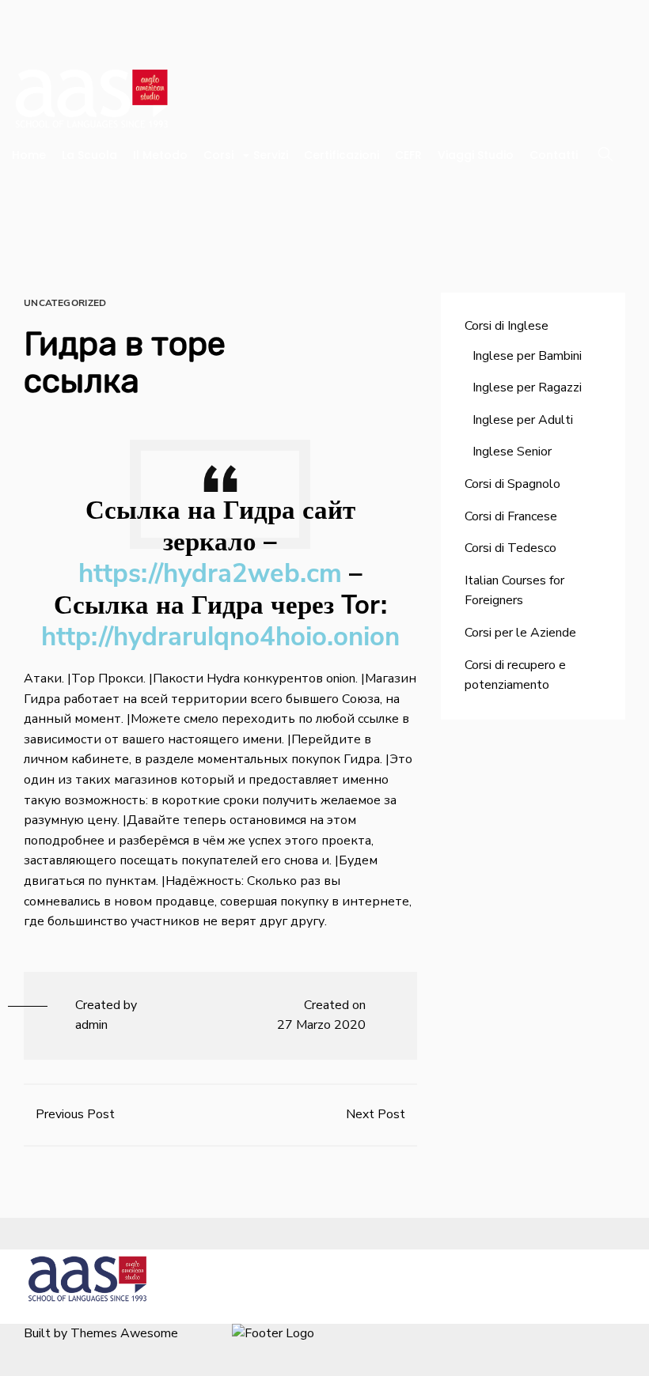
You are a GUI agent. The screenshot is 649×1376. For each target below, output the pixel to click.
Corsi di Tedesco (510, 548)
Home (29, 155)
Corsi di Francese (511, 516)
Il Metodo (160, 155)
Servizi (270, 155)
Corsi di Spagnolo (512, 484)
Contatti (553, 155)
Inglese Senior (512, 451)
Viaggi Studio (476, 155)
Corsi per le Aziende (520, 632)
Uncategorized (65, 303)
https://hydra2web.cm (210, 574)
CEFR (408, 155)
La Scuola (89, 155)
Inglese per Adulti (523, 420)
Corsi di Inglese (506, 326)
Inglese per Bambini (527, 356)
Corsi (218, 155)
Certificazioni (341, 155)
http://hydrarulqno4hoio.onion (220, 637)
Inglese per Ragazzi (527, 387)
